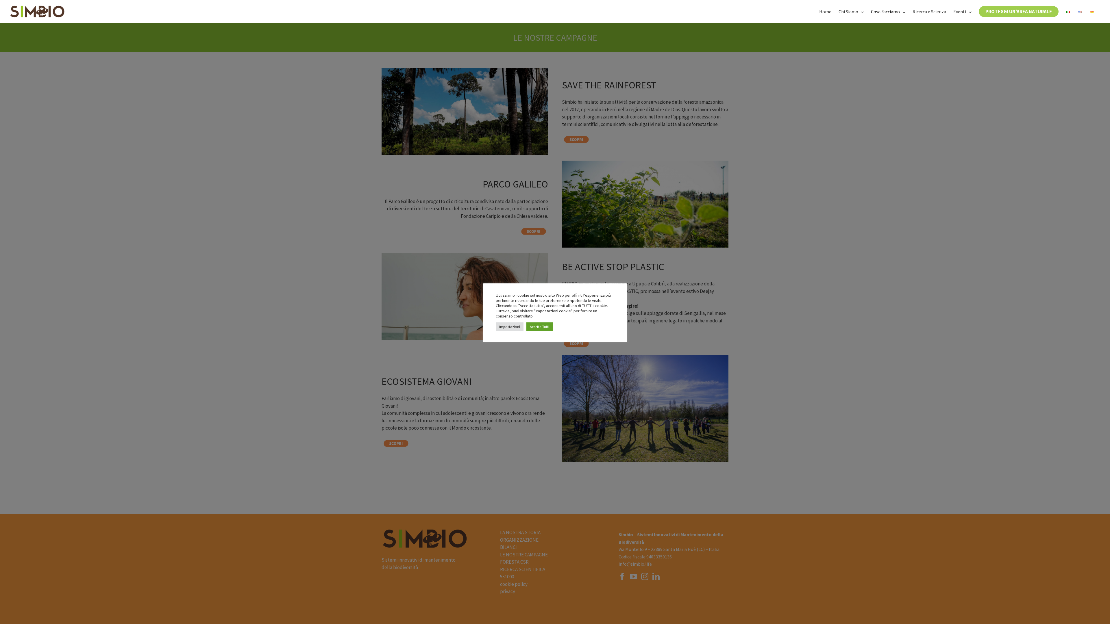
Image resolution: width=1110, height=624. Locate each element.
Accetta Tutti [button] (539, 326)
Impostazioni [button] (509, 326)
